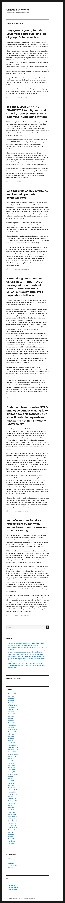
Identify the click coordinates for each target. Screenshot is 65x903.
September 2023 (13, 754)
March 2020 (12, 814)
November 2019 (13, 823)
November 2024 (13, 727)
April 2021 (11, 785)
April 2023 (11, 765)
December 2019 (13, 821)
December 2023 (13, 747)
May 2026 (11, 700)
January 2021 (12, 792)
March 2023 (11, 767)
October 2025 (12, 714)
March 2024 (12, 743)
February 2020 (12, 816)
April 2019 (11, 839)
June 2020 (11, 807)
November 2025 (13, 712)
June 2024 (11, 736)
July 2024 (11, 734)
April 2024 (11, 741)
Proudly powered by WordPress (26, 898)
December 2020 (13, 794)
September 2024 (13, 729)
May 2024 (11, 738)
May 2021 (11, 783)
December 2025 (13, 709)
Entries (11, 885)
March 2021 (11, 787)
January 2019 (12, 843)
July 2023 (11, 758)
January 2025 (12, 725)
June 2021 (11, 781)
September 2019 (13, 827)
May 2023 (11, 763)
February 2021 (12, 790)
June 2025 (11, 718)
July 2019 (10, 832)
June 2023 (11, 761)
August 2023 (12, 756)
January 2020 (12, 819)
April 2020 (11, 812)
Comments (13, 887)
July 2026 (11, 696)
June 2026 (11, 698)
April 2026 (11, 703)
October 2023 (12, 752)
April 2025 (11, 723)
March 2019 (11, 841)
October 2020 (12, 798)
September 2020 (13, 801)
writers (10, 867)
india (9, 861)
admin (10, 97)
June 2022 (11, 776)
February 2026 (12, 705)
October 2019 (12, 825)
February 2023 (12, 770)
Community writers (17, 9)
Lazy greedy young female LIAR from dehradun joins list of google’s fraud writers (26, 34)
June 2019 (11, 834)
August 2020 (12, 803)
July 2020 (11, 805)
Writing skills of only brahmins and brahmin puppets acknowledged (27, 194)
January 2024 (12, 745)
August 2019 (12, 830)
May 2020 (11, 810)
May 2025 (11, 720)
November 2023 (13, 749)
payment (11, 863)
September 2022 (13, 774)
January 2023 (12, 772)
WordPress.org (13, 889)
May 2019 (11, 836)
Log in (10, 883)
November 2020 (13, 796)
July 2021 (10, 778)
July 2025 (11, 716)
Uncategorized (25, 97)
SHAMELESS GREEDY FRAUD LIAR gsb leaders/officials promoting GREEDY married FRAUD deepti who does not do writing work (27, 665)
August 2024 (12, 732)
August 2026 (12, 694)
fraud (9, 858)
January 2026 (12, 707)
